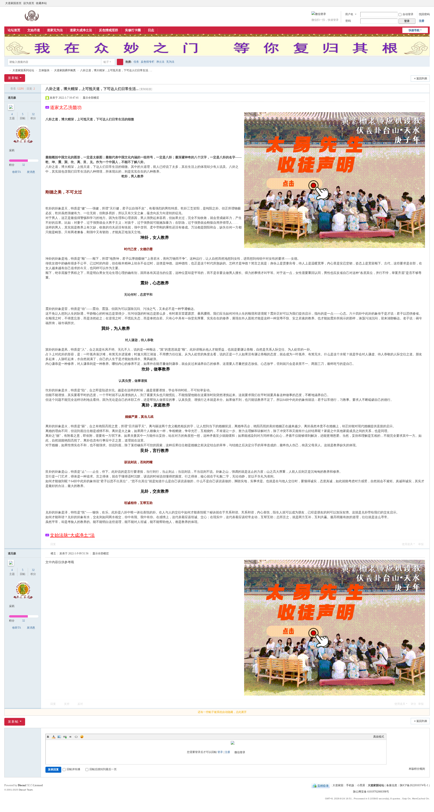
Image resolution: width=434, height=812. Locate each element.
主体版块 (44, 70)
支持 (66, 703)
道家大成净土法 (81, 30)
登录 (220, 752)
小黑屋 (361, 785)
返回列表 (421, 78)
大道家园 (338, 785)
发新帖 (13, 78)
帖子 (106, 62)
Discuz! (22, 785)
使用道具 (407, 544)
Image (59, 736)
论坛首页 (14, 30)
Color (53, 736)
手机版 (350, 785)
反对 (80, 703)
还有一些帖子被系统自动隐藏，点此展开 (222, 712)
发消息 (31, 171)
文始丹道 (33, 30)
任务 (136, 61)
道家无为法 (55, 30)
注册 (421, 20)
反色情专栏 (147, 61)
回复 (53, 544)
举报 (421, 544)
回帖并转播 (73, 769)
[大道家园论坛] (32, 15)
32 (33, 114)
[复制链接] (145, 89)
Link (65, 736)
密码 (348, 20)
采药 (11, 150)
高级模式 (378, 736)
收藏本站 (41, 3)
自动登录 (408, 14)
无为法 (170, 61)
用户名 (349, 14)
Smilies (82, 736)
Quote (70, 736)
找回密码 (424, 14)
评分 (413, 703)
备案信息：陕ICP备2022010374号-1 (407, 785)
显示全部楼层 (91, 97)
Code (76, 736)
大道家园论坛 (6, 70)
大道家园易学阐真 (65, 70)
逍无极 (12, 97)
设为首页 (28, 3)
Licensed (38, 785)
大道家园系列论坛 (23, 70)
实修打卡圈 (133, 30)
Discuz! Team (26, 789)
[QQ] (320, 785)
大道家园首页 (13, 3)
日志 (151, 30)
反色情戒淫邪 (108, 30)
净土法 (160, 61)
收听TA (16, 171)
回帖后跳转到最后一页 (103, 769)
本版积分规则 (417, 768)
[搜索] (120, 62)
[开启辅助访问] (423, 3)
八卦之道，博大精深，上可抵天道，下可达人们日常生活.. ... (116, 70)
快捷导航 (414, 30)
